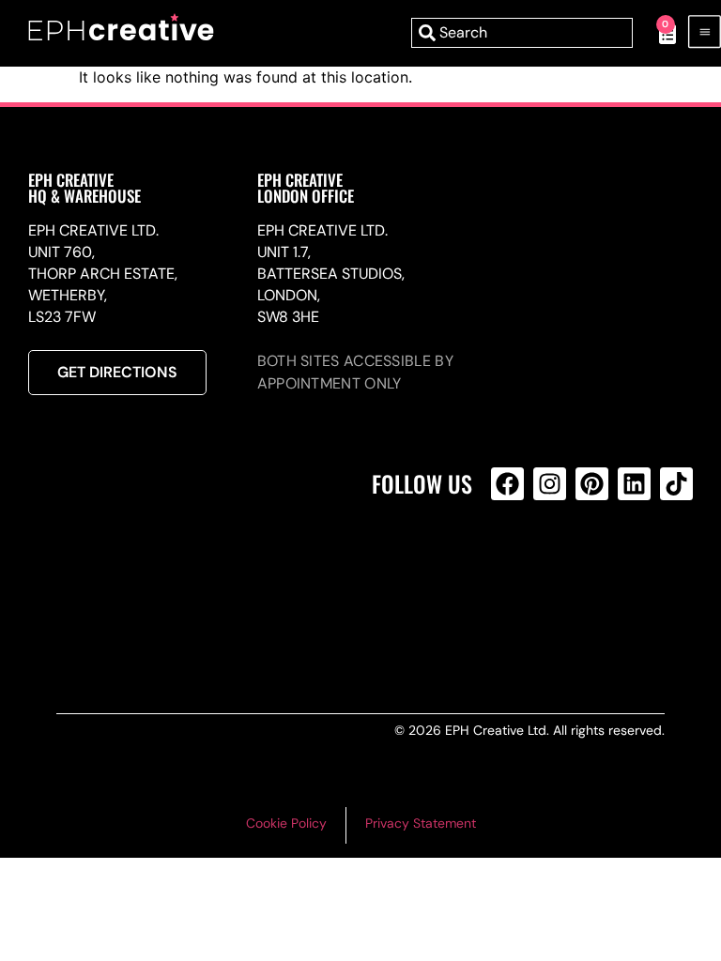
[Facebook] (507, 483)
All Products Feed (512, 564)
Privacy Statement (420, 823)
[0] (657, 33)
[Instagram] (549, 483)
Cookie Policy (286, 823)
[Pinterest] (591, 483)
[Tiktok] (676, 483)
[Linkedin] (634, 483)
